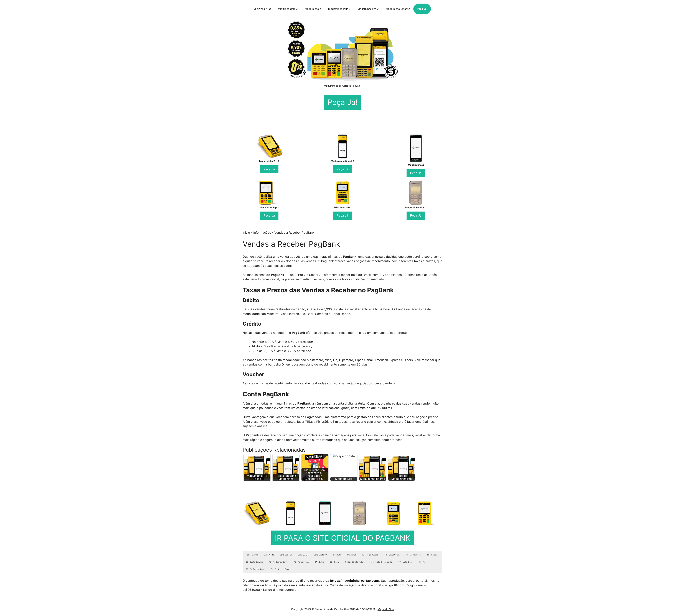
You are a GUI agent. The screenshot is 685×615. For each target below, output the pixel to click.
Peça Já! (422, 9)
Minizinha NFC (262, 9)
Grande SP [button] (337, 555)
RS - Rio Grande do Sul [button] (278, 562)
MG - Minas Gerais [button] (392, 555)
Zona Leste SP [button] (286, 555)
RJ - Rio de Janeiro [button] (370, 555)
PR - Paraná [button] (432, 555)
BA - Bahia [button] (319, 562)
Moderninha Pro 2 (368, 9)
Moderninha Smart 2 (398, 9)
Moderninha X (313, 9)
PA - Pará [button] (275, 569)
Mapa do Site (386, 609)
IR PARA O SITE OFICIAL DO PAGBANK (342, 537)
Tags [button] (287, 569)
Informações (262, 232)
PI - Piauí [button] (423, 562)
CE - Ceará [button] (334, 562)
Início (246, 232)
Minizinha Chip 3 (288, 9)
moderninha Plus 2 (339, 9)
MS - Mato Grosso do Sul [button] (381, 562)
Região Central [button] (252, 555)
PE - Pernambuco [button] (301, 562)
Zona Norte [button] (269, 555)
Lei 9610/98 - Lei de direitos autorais (269, 589)
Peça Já (269, 169)
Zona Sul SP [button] (303, 555)
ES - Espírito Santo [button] (413, 555)
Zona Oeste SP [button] (320, 555)
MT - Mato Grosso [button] (405, 562)
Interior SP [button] (351, 555)
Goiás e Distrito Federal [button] (355, 562)
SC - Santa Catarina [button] (254, 562)
